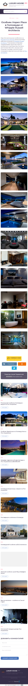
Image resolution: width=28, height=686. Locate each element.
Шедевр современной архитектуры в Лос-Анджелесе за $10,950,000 (12, 460)
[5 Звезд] (11, 376)
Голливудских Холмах (7, 39)
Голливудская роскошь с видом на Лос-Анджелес (13, 489)
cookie (18, 685)
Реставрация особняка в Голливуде (12, 517)
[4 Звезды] (10, 376)
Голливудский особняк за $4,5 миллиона (14, 544)
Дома (2, 400)
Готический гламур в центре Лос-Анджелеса (11, 629)
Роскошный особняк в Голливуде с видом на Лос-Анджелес (12, 403)
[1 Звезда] (6, 376)
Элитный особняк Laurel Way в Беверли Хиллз (13, 572)
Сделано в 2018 (10, 681)
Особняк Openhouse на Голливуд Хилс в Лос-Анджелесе (13, 432)
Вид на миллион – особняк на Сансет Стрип (12, 601)
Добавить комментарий (10, 658)
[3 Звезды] (9, 376)
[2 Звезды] (7, 376)
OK (22, 685)
